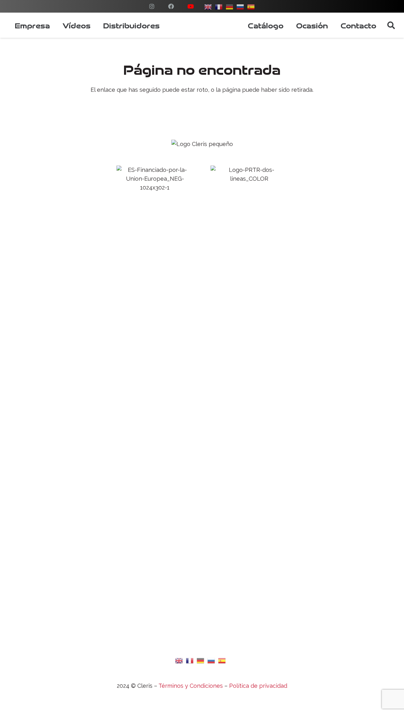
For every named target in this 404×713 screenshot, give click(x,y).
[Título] (151, 6)
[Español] (251, 6)
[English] (179, 660)
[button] (391, 25)
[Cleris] (204, 25)
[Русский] (240, 6)
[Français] (190, 660)
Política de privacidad (258, 685)
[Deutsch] (230, 6)
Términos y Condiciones (190, 685)
